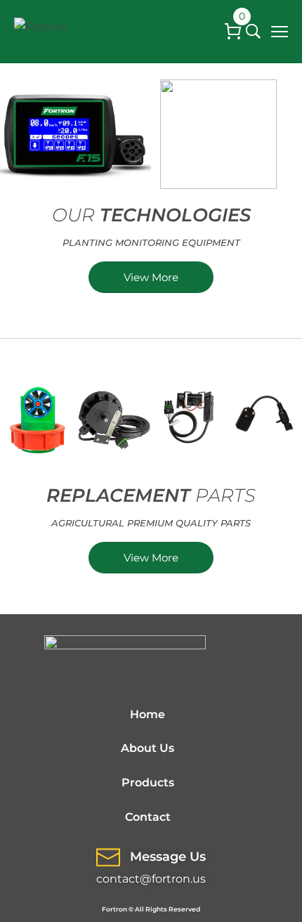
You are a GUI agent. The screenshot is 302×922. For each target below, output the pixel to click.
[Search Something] (253, 31)
